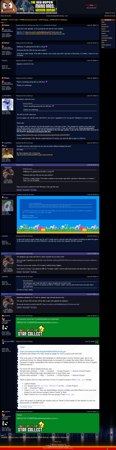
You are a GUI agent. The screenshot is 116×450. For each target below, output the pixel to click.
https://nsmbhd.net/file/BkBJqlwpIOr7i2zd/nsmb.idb (43, 32)
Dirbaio (31, 103)
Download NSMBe (107, 38)
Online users (105, 31)
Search (104, 33)
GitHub (19, 190)
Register (107, 13)
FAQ (103, 42)
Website (25, 216)
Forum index (13, 20)
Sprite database (106, 45)
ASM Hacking (43, 20)
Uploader (104, 40)
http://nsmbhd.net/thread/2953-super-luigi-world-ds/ (35, 155)
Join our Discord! (91, 7)
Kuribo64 (26, 190)
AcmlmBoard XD (61, 444)
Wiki (103, 47)
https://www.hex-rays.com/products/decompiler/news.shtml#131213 (46, 135)
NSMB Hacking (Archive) (28, 20)
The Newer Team (26, 407)
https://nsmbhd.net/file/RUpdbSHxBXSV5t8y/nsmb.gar (43, 351)
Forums (104, 24)
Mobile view (58, 441)
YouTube (34, 190)
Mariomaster (37, 203)
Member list (105, 26)
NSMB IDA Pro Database (58, 20)
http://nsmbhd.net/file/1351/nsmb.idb (38, 34)
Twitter (31, 216)
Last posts (105, 35)
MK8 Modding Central (30, 217)
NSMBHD (4, 20)
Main (103, 22)
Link (88, 25)
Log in (113, 13)
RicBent (31, 280)
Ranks (103, 29)
